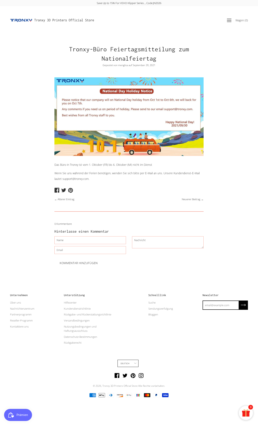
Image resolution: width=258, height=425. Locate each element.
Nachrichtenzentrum (22, 308)
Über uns (15, 302)
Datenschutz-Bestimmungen (80, 337)
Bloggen (153, 314)
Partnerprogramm (20, 314)
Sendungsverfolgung (160, 308)
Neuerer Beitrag (191, 199)
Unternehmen (19, 295)
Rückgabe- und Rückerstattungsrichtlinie (87, 314)
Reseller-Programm (21, 320)
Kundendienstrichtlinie (77, 308)
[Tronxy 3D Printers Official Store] (21, 20)
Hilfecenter (70, 302)
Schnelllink (157, 295)
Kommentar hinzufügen (79, 263)
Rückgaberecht (72, 342)
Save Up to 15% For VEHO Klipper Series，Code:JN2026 (129, 3)
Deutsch (125, 363)
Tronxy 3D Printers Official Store (64, 20)
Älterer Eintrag (66, 199)
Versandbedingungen (77, 320)
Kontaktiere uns (19, 326)
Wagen (241, 20)
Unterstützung (74, 295)
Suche (152, 302)
